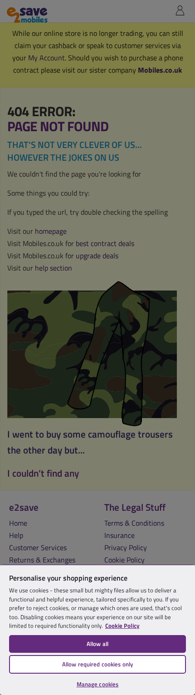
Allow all (97, 643)
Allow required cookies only (97, 664)
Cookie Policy (122, 625)
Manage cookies (98, 684)
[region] (97, 629)
